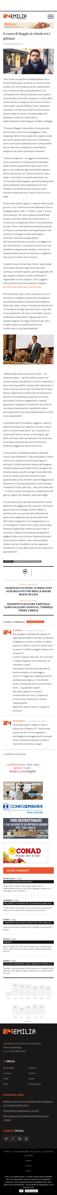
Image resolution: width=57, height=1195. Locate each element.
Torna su (27, 1021)
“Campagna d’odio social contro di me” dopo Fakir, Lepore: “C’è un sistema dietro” (29, 922)
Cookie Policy (48, 1151)
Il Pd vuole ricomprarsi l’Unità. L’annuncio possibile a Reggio (29, 964)
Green (31, 1078)
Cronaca (7, 1073)
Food (5, 1078)
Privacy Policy (35, 1151)
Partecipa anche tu (35, 622)
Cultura (32, 1073)
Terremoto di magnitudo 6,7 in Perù (21, 1110)
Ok (21, 1191)
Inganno (7, 942)
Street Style (34, 1084)
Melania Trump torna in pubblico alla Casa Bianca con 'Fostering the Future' (28, 1103)
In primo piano (21, 561)
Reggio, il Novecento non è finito (18, 881)
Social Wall (8, 1068)
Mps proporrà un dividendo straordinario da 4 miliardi (26, 1118)
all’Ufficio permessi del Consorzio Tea (22, 287)
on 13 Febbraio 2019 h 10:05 (33, 630)
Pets (5, 1084)
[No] (53, 1184)
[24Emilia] (22, 16)
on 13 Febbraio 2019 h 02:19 (35, 721)
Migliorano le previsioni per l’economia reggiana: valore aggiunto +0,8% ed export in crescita (29, 903)
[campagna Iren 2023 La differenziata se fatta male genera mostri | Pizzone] (28, 27)
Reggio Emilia (35, 561)
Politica (32, 1068)
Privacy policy (31, 1191)
